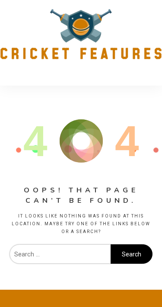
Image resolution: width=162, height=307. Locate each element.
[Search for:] (60, 254)
